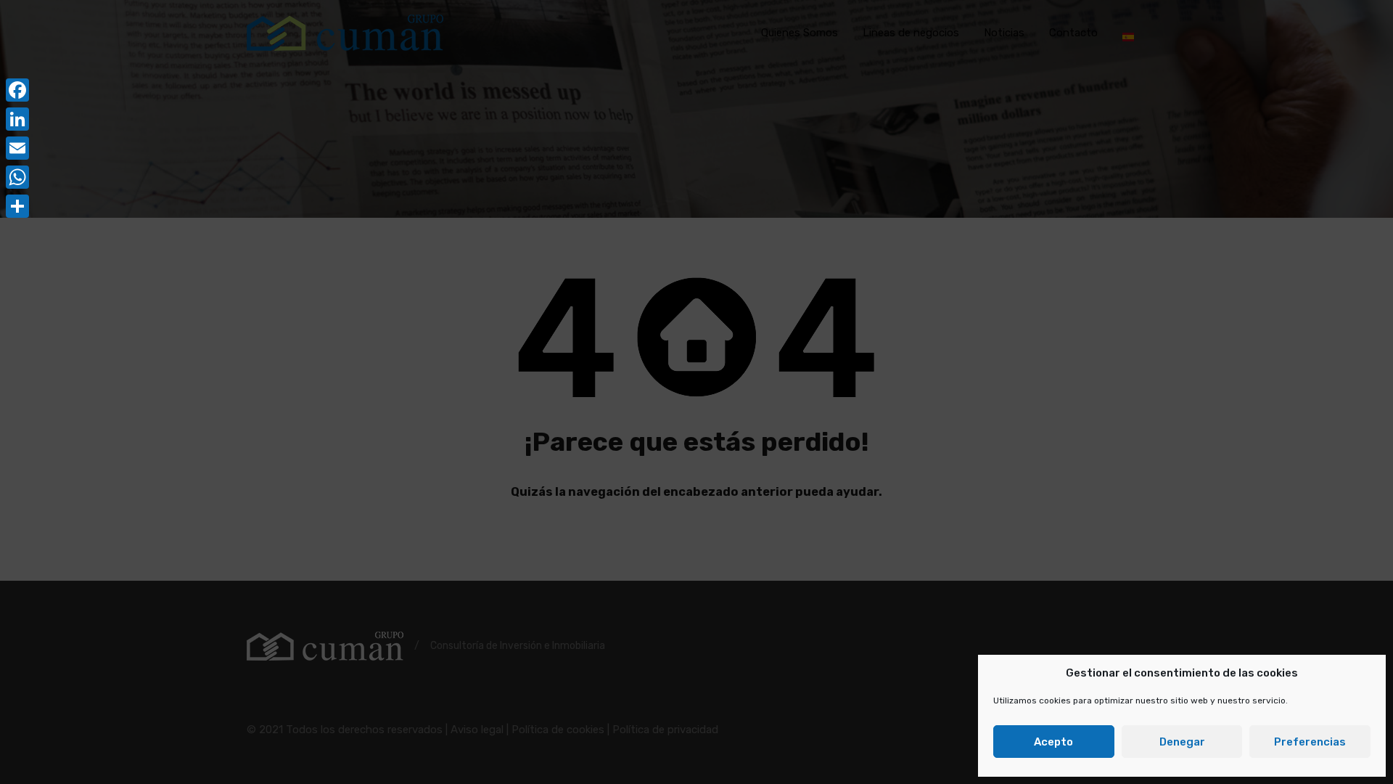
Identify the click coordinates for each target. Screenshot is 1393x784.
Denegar (1182, 741)
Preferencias (1310, 741)
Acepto (1053, 741)
